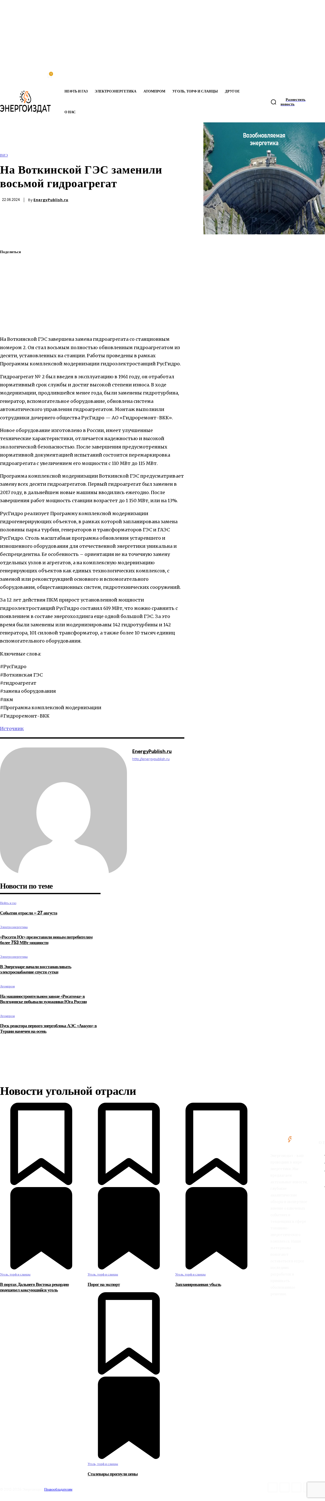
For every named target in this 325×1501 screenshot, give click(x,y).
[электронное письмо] (8, 288)
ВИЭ (4, 155)
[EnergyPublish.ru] (63, 810)
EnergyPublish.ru (51, 200)
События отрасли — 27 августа (28, 913)
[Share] (284, 1487)
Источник (12, 728)
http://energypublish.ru (151, 759)
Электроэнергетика (14, 927)
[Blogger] (272, 1487)
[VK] (8, 312)
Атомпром (7, 986)
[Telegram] (8, 300)
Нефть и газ (8, 903)
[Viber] (8, 324)
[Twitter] (8, 264)
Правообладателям (58, 1489)
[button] (273, 102)
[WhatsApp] (8, 276)
